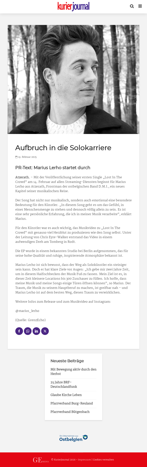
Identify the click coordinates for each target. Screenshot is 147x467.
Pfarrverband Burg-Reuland (72, 403)
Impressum (84, 460)
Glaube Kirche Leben (66, 395)
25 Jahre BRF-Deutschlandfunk (64, 384)
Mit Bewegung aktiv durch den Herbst (73, 372)
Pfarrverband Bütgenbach (70, 412)
